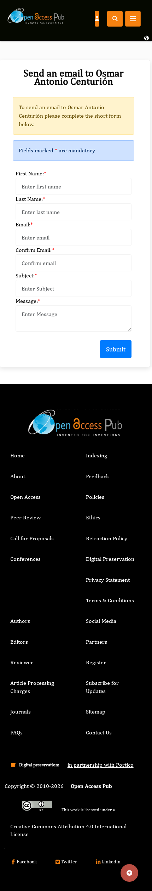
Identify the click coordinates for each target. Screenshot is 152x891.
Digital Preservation (110, 559)
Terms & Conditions (110, 600)
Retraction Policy (106, 538)
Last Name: (30, 199)
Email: (24, 224)
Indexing (96, 455)
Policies (95, 497)
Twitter (69, 861)
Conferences (25, 559)
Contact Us (99, 732)
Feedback (97, 476)
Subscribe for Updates (102, 686)
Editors (19, 641)
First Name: (31, 173)
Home (17, 455)
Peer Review (25, 517)
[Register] (97, 18)
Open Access (25, 497)
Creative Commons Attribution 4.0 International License (68, 830)
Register (96, 662)
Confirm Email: (35, 250)
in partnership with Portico (101, 764)
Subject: (26, 275)
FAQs (16, 732)
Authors (20, 621)
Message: (28, 301)
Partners (96, 641)
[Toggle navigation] (133, 19)
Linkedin (111, 861)
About (17, 476)
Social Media (101, 621)
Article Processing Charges (32, 686)
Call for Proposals (32, 538)
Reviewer (21, 662)
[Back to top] (129, 873)
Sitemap (95, 711)
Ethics (93, 517)
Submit (115, 349)
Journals (20, 711)
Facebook (27, 861)
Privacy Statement (108, 579)
